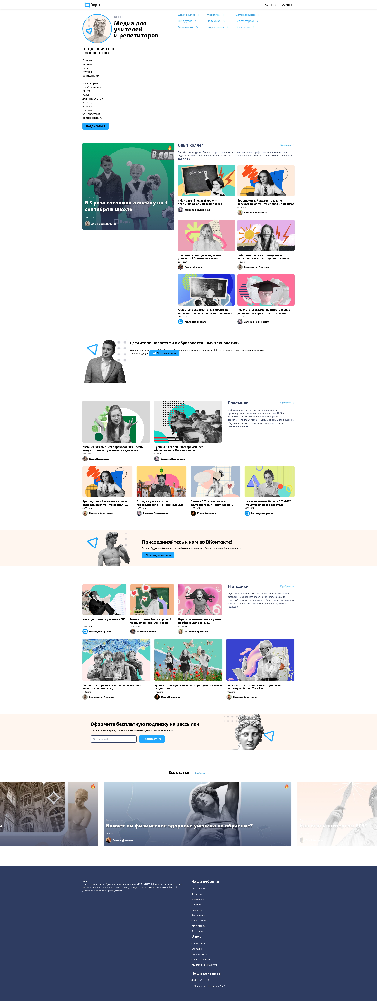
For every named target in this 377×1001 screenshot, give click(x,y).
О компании (198, 943)
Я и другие (185, 21)
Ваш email (102, 739)
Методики (213, 15)
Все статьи (243, 27)
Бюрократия (215, 27)
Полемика (214, 21)
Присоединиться (158, 555)
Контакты (196, 948)
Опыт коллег (186, 15)
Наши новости (199, 954)
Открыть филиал (200, 959)
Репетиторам (245, 21)
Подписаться (95, 126)
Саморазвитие (246, 15)
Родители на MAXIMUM (204, 964)
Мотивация (186, 27)
